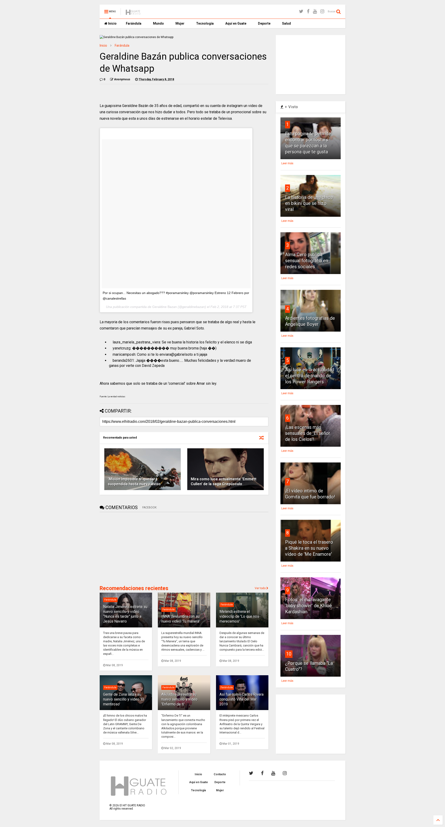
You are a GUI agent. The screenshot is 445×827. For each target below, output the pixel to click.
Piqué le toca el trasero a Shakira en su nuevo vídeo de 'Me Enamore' (309, 548)
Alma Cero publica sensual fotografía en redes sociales (306, 260)
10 (288, 654)
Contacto (220, 774)
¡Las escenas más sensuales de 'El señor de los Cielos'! (307, 433)
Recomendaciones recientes (134, 588)
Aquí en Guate (235, 23)
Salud (286, 23)
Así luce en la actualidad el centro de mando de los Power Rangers (309, 375)
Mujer (179, 23)
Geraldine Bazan (164, 307)
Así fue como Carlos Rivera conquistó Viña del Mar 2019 (241, 699)
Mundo (158, 23)
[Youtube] (315, 11)
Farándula (133, 23)
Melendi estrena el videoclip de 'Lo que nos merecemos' (239, 616)
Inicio (112, 23)
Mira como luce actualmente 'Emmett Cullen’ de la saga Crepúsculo (223, 481)
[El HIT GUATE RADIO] (133, 13)
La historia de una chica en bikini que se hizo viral (309, 203)
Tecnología (205, 23)
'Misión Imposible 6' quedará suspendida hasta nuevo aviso (134, 481)
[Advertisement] (134, 548)
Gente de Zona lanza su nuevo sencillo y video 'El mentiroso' (123, 699)
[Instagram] (322, 11)
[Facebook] (308, 11)
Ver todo (260, 588)
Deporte (264, 23)
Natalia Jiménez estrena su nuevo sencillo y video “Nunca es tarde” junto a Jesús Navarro (125, 613)
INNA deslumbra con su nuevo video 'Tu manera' (180, 618)
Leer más (287, 163)
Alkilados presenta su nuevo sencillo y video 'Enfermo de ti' (179, 699)
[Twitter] (301, 11)
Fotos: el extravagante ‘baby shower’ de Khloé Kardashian (308, 605)
